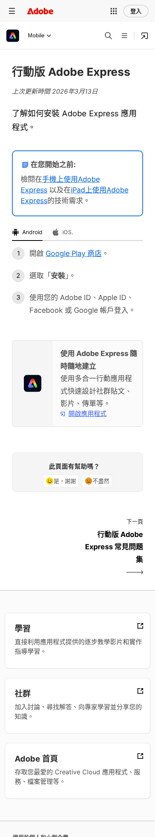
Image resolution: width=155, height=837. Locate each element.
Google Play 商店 (74, 253)
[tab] (27, 232)
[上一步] (44, 554)
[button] (113, 11)
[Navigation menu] (12, 11)
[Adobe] (40, 11)
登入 (135, 11)
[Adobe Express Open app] (145, 36)
